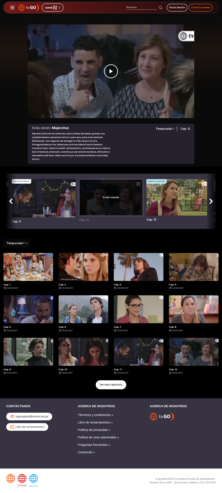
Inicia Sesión (177, 7)
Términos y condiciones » (95, 415)
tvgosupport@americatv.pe (32, 416)
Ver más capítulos (111, 384)
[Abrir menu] (12, 8)
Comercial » (86, 452)
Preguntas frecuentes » (94, 445)
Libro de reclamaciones (30, 426)
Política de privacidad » (94, 430)
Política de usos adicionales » (98, 437)
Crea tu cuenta (200, 7)
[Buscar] (161, 8)
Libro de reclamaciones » (95, 422)
